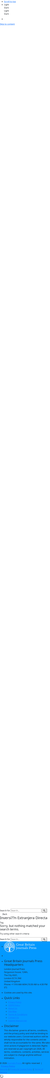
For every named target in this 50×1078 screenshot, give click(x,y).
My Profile (11, 904)
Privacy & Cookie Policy (21, 1069)
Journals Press (14, 1063)
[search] (44, 911)
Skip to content (7, 24)
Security (4, 1069)
